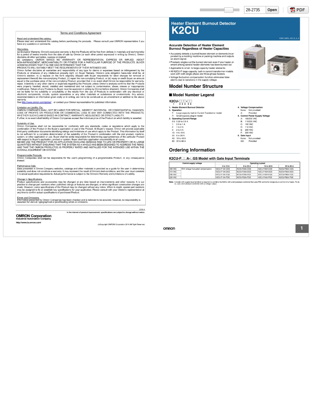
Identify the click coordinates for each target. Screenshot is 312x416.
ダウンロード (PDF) (297, 10)
